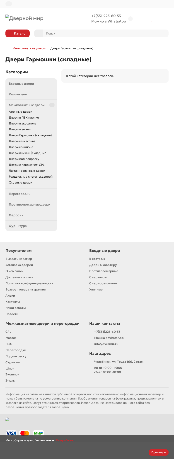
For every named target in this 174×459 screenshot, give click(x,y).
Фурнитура (18, 226)
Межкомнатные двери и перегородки (42, 323)
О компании (14, 271)
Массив (11, 338)
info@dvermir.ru (106, 344)
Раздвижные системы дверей (31, 177)
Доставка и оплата (19, 277)
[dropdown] (8, 3)
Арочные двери (20, 112)
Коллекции (18, 94)
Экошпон (12, 374)
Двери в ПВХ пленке (24, 117)
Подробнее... (65, 440)
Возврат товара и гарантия (25, 289)
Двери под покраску (24, 159)
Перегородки (20, 194)
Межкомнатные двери (29, 48)
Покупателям (18, 250)
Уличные (96, 289)
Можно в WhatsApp (108, 21)
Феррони (16, 215)
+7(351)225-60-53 (106, 16)
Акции (10, 296)
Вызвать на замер (18, 259)
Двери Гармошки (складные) (30, 135)
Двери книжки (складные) (28, 153)
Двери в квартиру (103, 265)
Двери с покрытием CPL (26, 165)
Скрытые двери (20, 182)
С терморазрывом (103, 283)
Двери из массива (22, 141)
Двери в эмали (20, 129)
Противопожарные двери (29, 204)
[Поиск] (163, 33)
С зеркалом (98, 277)
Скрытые (12, 362)
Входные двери (21, 84)
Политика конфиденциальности (29, 283)
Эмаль (10, 380)
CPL (8, 332)
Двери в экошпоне (22, 123)
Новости (11, 314)
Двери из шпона (21, 147)
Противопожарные (103, 271)
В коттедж (97, 259)
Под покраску (15, 356)
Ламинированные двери (27, 171)
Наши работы (15, 308)
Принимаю (158, 452)
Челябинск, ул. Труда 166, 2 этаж (118, 362)
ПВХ (8, 344)
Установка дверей (19, 265)
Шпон (9, 368)
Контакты (12, 302)
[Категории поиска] (38, 33)
